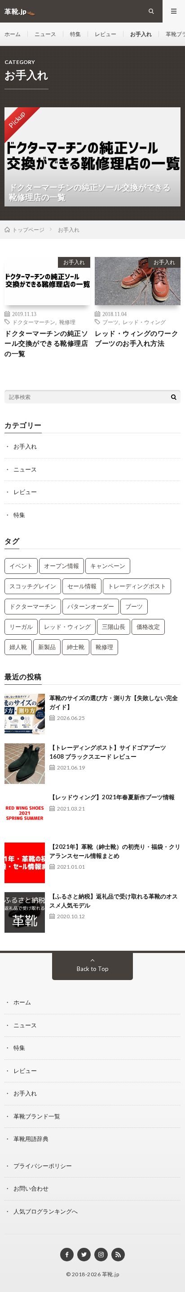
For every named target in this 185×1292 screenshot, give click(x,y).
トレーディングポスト (137, 586)
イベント (21, 565)
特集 (75, 34)
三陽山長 (113, 626)
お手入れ (141, 34)
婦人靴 (18, 647)
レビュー (105, 34)
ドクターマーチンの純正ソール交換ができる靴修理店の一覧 (46, 343)
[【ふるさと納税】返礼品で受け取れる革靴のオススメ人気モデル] (24, 912)
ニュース (45, 34)
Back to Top (93, 968)
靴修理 (67, 322)
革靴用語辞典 (30, 1138)
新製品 (47, 647)
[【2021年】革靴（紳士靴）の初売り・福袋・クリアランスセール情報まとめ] (24, 863)
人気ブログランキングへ (45, 1211)
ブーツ (110, 322)
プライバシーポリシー (42, 1165)
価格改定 (148, 626)
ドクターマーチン (33, 322)
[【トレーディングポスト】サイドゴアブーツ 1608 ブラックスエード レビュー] (24, 763)
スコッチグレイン (32, 586)
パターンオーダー (90, 606)
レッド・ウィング (144, 322)
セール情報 (82, 586)
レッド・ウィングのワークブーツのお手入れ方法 (136, 338)
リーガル (21, 626)
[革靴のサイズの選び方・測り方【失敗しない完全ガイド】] (24, 714)
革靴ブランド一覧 (36, 1116)
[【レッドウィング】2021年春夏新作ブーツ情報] (24, 813)
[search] (174, 396)
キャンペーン (107, 565)
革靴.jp (110, 1274)
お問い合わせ (30, 1188)
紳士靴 (75, 647)
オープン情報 (61, 565)
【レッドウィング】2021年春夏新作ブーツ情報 (112, 797)
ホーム (12, 34)
